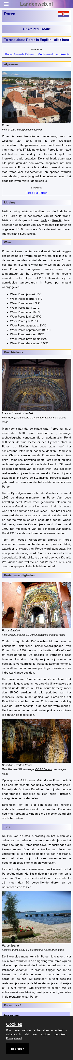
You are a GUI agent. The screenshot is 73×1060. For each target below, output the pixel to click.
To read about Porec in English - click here (36, 40)
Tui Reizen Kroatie (37, 29)
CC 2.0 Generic (43, 769)
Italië (44, 220)
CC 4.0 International (32, 950)
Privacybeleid (14, 1038)
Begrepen (17, 1048)
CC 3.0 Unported (35, 634)
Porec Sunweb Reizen (19, 54)
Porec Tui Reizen (36, 192)
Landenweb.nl (36, 4)
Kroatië (56, 220)
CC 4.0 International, (41, 417)
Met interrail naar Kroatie (54, 54)
